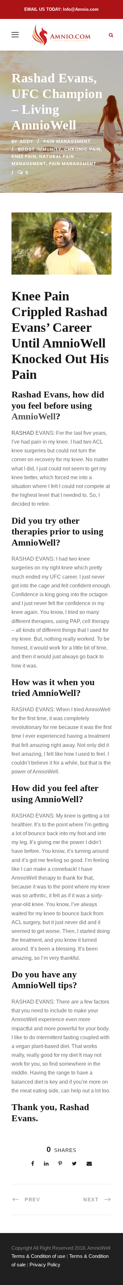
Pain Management (67, 141)
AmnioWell (33, 416)
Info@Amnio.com (81, 9)
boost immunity (39, 149)
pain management (72, 164)
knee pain (23, 156)
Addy (26, 141)
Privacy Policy (45, 1264)
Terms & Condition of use (38, 1256)
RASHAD (23, 433)
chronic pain (82, 149)
